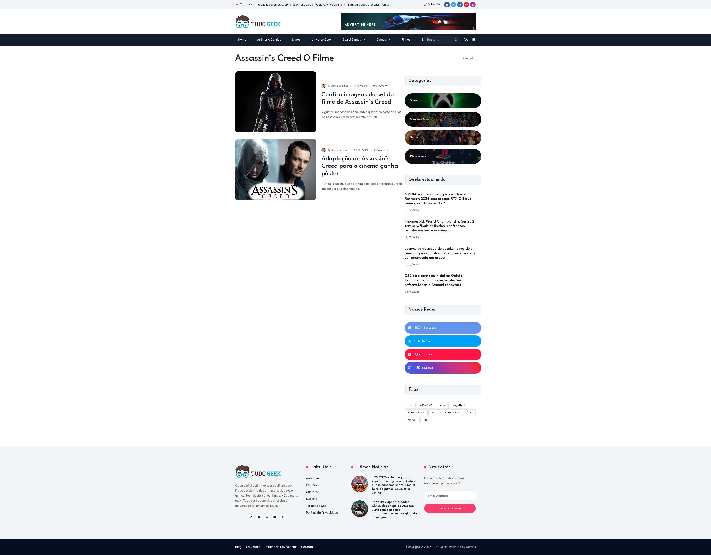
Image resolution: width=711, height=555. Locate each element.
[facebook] (447, 4)
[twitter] (453, 4)
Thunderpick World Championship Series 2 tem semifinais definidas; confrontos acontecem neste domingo (439, 226)
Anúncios (312, 478)
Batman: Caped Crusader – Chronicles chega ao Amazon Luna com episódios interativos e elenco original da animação (394, 510)
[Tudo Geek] (258, 21)
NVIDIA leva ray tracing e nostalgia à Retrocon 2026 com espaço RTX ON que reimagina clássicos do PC (438, 199)
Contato (312, 492)
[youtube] (466, 4)
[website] (251, 517)
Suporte (311, 499)
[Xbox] (443, 100)
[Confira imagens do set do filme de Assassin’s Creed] (275, 101)
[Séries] (443, 137)
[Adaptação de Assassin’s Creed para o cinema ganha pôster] (275, 169)
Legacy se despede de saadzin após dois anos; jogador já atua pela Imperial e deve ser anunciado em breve (440, 253)
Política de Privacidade (322, 512)
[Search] (456, 39)
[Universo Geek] (443, 119)
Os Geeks (312, 485)
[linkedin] (460, 4)
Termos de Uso (316, 506)
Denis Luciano (339, 85)
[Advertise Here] (408, 21)
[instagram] (473, 4)
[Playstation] (443, 156)
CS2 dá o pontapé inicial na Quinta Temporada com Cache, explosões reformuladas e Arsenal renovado (434, 280)
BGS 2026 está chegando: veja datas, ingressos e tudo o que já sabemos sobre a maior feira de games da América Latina (394, 485)
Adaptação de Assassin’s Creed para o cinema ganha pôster (359, 166)
